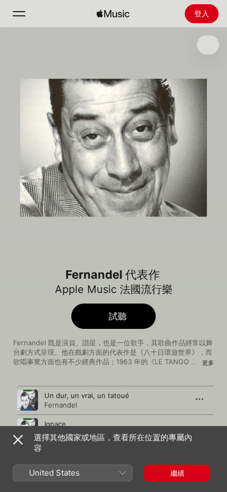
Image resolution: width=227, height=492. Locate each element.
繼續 (177, 473)
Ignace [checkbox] (55, 424)
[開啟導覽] (19, 13)
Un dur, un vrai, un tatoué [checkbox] (86, 395)
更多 (208, 362)
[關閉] (18, 439)
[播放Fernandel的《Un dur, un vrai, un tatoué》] (27, 400)
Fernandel (60, 405)
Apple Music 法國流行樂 (114, 289)
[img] (113, 13)
